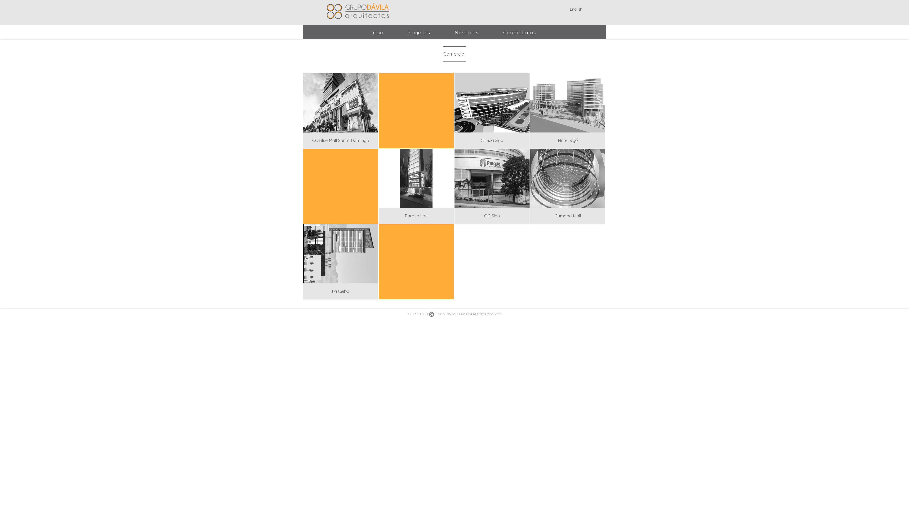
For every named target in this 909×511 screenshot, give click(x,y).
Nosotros (466, 32)
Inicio (377, 32)
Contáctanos (519, 32)
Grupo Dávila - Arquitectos (358, 10)
